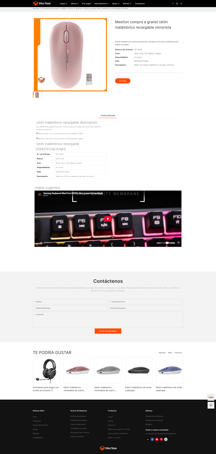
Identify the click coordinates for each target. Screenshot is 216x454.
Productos (178, 353)
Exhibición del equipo (78, 420)
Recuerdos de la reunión (79, 432)
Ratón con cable (114, 438)
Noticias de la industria (154, 420)
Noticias (36, 433)
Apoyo (35, 429)
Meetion (36, 8)
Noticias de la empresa (154, 416)
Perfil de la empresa (78, 416)
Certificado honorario (78, 428)
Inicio (35, 417)
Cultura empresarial (78, 424)
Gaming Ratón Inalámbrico (118, 433)
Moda (170, 353)
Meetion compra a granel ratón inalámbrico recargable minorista (102, 8)
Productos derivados (51, 8)
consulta (122, 81)
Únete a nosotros (77, 436)
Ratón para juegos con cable (119, 429)
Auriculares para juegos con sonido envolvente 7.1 (46, 389)
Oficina (110, 421)
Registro (149, 424)
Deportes (162, 353)
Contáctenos (38, 438)
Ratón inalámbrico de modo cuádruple (138, 389)
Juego (110, 417)
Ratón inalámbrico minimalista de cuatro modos (74, 389)
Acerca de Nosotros (40, 425)
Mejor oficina (67, 8)
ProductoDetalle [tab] (108, 115)
